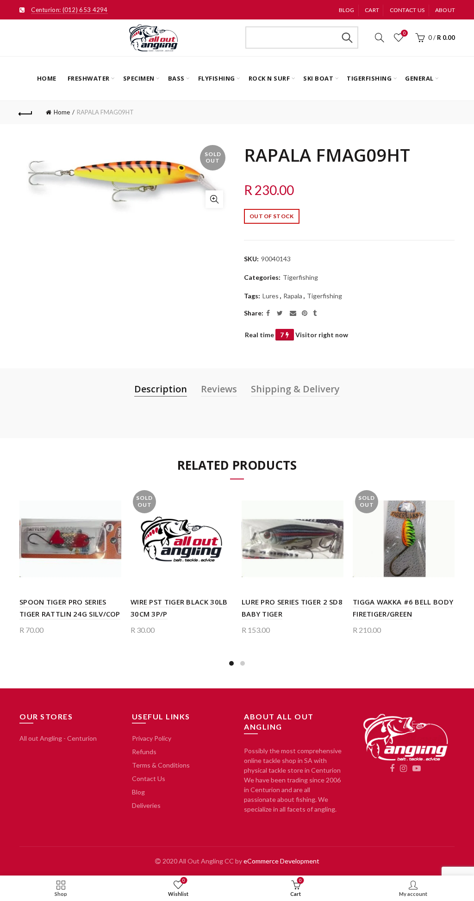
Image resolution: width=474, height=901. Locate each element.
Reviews (219, 389)
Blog (347, 9)
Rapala (292, 296)
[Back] (25, 112)
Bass (176, 78)
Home (46, 78)
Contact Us (148, 778)
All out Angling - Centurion (58, 738)
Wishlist (404, 33)
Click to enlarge (214, 199)
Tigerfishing (369, 78)
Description (160, 389)
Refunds (144, 752)
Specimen (139, 78)
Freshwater (89, 78)
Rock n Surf (269, 78)
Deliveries (146, 805)
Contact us (407, 9)
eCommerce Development (281, 861)
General (419, 78)
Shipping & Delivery (295, 389)
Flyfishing (216, 78)
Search (346, 37)
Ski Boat (318, 78)
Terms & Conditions (161, 765)
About (445, 9)
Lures (270, 296)
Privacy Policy (151, 738)
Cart (372, 9)
